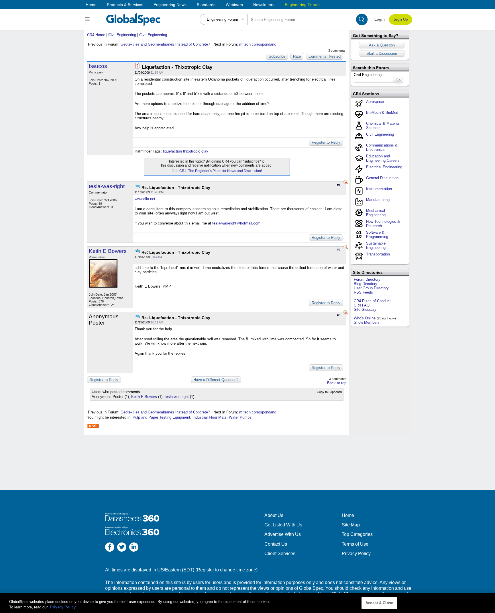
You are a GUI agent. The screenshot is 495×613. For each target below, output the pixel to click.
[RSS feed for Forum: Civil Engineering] (93, 426)
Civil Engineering (122, 35)
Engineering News (170, 4)
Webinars (234, 4)
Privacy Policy (356, 553)
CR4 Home (96, 35)
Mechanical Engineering (376, 212)
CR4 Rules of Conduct (372, 301)
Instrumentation (379, 189)
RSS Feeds (363, 292)
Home (91, 4)
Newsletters (263, 4)
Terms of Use (355, 544)
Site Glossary (365, 309)
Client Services (279, 553)
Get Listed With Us (283, 524)
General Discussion (382, 178)
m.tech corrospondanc (257, 44)
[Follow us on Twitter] (121, 547)
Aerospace (375, 101)
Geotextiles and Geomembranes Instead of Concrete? (165, 44)
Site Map (351, 524)
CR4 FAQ (362, 305)
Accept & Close (379, 603)
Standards (206, 4)
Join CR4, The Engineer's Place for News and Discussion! (217, 171)
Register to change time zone (226, 569)
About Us (273, 515)
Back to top (336, 383)
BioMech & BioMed (382, 112)
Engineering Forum (302, 4)
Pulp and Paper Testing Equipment (161, 417)
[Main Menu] (88, 19)
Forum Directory (367, 279)
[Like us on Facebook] (109, 547)
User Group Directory (371, 288)
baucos (98, 66)
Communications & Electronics (382, 147)
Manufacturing (378, 200)
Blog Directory (365, 284)
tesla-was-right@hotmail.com (236, 223)
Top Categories (357, 534)
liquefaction (172, 151)
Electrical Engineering (384, 167)
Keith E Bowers (108, 251)
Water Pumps (240, 417)
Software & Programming (377, 234)
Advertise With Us (282, 534)
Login (379, 19)
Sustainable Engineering (376, 245)
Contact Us (275, 544)
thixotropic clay (195, 151)
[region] (247, 603)
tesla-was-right (107, 186)
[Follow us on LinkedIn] (133, 547)
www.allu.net (145, 199)
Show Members (367, 322)
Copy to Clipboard (329, 392)
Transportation (378, 254)
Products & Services (125, 4)
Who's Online (365, 318)
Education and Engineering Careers (383, 158)
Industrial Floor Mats (209, 417)
